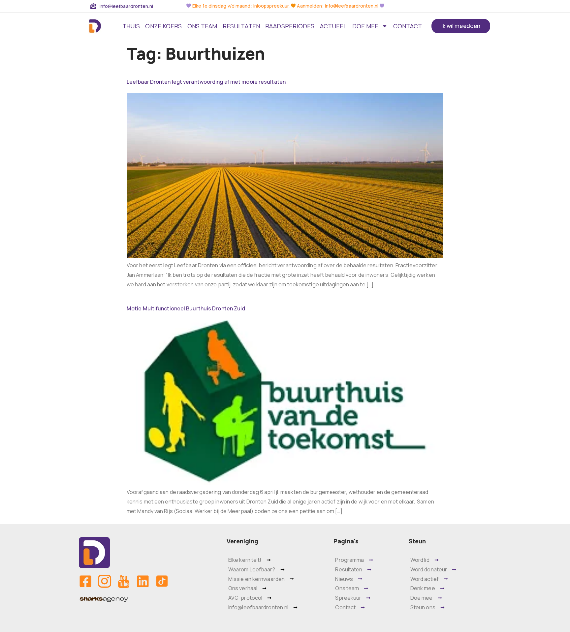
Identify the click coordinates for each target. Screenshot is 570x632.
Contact (407, 26)
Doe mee (365, 26)
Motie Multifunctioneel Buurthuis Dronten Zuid (186, 308)
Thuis (131, 26)
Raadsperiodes (289, 26)
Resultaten (241, 26)
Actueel (333, 26)
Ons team (202, 26)
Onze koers (163, 26)
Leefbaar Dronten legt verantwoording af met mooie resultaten (206, 81)
